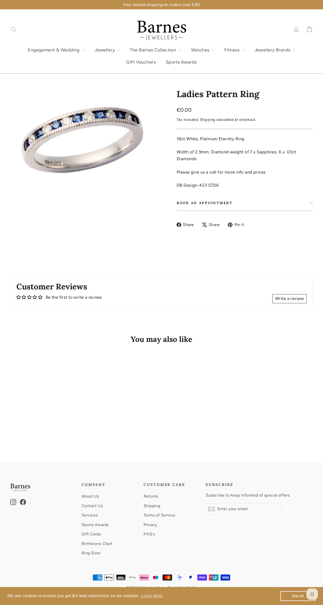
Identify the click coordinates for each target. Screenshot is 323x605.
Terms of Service (159, 515)
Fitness (232, 50)
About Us (90, 496)
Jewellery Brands (273, 50)
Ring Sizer (91, 553)
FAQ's (149, 534)
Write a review (289, 298)
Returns (151, 496)
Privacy (150, 524)
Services (90, 515)
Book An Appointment (205, 203)
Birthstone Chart (97, 543)
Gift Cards (91, 534)
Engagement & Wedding (54, 50)
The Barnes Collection (153, 50)
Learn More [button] (152, 596)
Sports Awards (181, 62)
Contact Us (92, 505)
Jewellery (105, 50)
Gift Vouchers (141, 62)
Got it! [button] (298, 596)
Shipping (207, 119)
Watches (200, 50)
